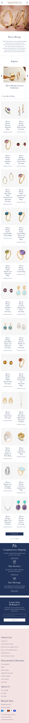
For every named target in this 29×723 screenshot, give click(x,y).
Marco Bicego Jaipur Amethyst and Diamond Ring (21, 194)
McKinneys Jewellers (9, 714)
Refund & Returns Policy (8, 656)
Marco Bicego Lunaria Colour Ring (21, 268)
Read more (14, 591)
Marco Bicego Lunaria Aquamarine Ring (21, 486)
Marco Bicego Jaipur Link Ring (21, 451)
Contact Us (4, 641)
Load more (14, 534)
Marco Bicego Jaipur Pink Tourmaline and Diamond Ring (21, 379)
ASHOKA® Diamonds (7, 673)
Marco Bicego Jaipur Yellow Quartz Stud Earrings (8, 378)
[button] (27, 3)
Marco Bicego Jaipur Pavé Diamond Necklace (8, 520)
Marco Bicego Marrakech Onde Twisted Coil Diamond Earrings (7, 195)
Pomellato (4, 682)
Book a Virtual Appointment (9, 650)
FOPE (2, 667)
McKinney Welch (5, 707)
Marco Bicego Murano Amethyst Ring (8, 125)
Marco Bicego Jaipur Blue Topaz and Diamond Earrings (8, 342)
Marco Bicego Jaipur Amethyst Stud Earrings (8, 306)
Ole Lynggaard (5, 664)
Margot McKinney (6, 704)
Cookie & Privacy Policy (7, 719)
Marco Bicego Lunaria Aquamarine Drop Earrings (21, 306)
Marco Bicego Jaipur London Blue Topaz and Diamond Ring (21, 233)
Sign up (14, 620)
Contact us (14, 574)
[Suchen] (23, 2)
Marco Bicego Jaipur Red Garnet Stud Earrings (21, 159)
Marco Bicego (5, 670)
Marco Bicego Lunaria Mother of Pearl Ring (7, 452)
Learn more (14, 558)
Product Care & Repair (7, 644)
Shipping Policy (5, 653)
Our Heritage (4, 690)
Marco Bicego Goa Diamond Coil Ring (8, 485)
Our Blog (3, 696)
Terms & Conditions (6, 717)
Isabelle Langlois (5, 676)
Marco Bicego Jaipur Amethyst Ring (8, 159)
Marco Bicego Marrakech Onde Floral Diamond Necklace (21, 416)
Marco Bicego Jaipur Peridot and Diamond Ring (8, 270)
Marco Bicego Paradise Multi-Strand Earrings (21, 125)
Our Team (4, 693)
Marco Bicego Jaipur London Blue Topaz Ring (7, 231)
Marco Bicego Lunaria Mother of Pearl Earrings (21, 342)
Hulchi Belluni (5, 679)
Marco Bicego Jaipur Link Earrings (8, 415)
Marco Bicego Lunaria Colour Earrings (21, 520)
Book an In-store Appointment (9, 647)
